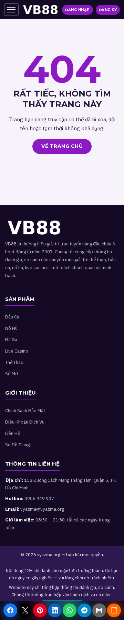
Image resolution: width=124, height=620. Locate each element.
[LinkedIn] (55, 610)
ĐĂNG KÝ (108, 10)
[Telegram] (84, 610)
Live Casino (16, 351)
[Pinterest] (40, 610)
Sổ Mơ (11, 373)
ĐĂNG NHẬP (77, 10)
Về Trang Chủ (62, 146)
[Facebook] (10, 610)
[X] (25, 610)
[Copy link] (114, 610)
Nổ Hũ (11, 328)
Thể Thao (14, 362)
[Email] (99, 610)
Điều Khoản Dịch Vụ (24, 422)
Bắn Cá (12, 317)
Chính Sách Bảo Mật (25, 410)
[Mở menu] (11, 9)
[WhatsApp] (69, 610)
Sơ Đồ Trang (17, 444)
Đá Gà (11, 339)
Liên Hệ (12, 433)
